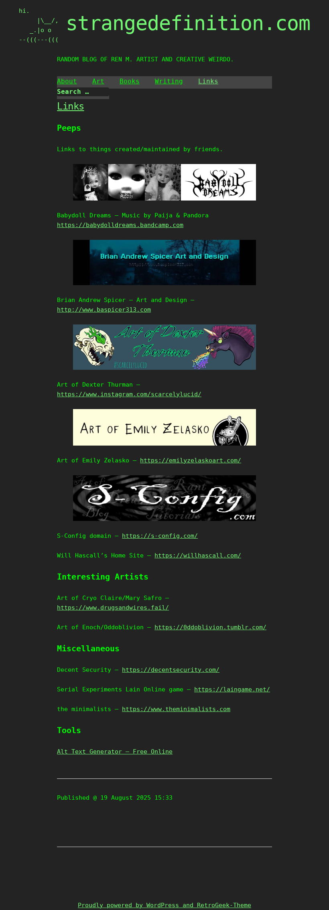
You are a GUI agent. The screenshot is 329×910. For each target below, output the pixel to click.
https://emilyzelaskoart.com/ (190, 460)
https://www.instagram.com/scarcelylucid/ (129, 394)
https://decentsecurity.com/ (170, 669)
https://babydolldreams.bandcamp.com (120, 225)
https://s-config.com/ (160, 535)
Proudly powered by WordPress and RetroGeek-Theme (164, 905)
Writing (169, 81)
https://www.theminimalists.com (176, 709)
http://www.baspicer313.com (104, 309)
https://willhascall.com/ (197, 555)
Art (98, 81)
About (67, 81)
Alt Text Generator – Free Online (115, 751)
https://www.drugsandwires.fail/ (113, 607)
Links (208, 81)
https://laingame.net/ (232, 689)
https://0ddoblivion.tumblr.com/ (210, 627)
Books (130, 81)
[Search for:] (83, 92)
